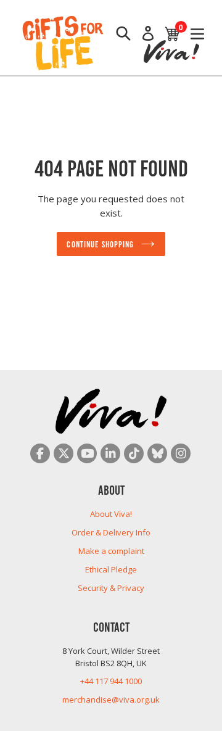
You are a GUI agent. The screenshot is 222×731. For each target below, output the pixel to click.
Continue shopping (100, 243)
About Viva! (111, 513)
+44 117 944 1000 (111, 681)
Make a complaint (111, 550)
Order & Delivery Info (111, 532)
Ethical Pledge (111, 569)
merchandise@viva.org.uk (111, 699)
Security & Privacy (111, 587)
